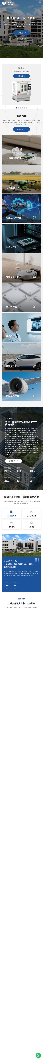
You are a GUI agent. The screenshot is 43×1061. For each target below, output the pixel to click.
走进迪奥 (20, 33)
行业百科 (17, 716)
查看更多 (20, 129)
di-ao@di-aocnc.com (14, 865)
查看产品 (20, 39)
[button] (16, 108)
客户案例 (20, 642)
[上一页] (7, 585)
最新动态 (7, 716)
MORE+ (36, 716)
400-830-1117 (12, 854)
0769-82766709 (13, 863)
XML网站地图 (21, 900)
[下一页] (15, 585)
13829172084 (12, 860)
